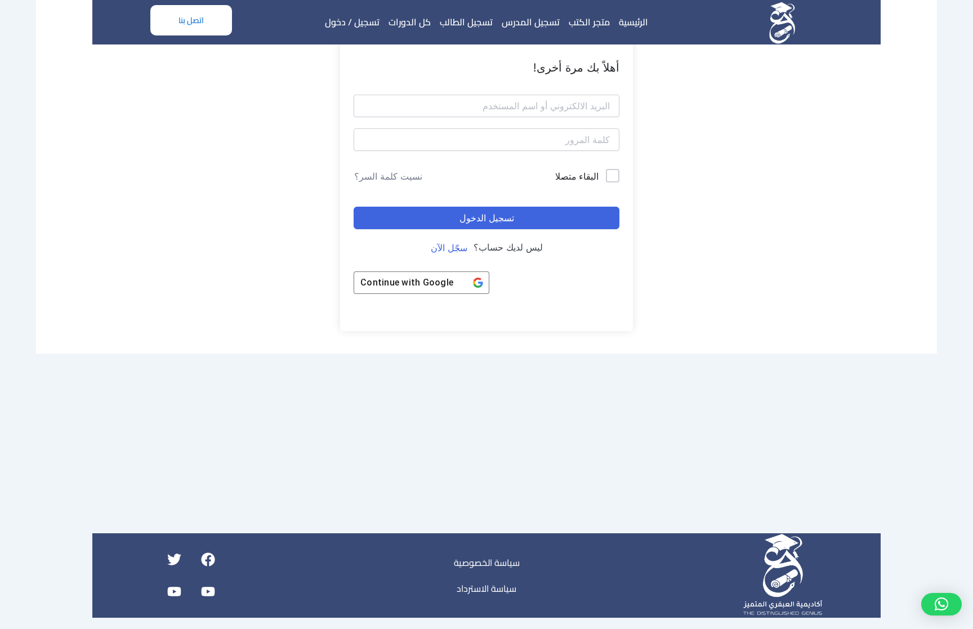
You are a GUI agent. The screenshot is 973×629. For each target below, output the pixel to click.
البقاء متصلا (577, 176)
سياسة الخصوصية (487, 562)
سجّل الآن (449, 247)
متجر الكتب (589, 22)
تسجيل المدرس (531, 22)
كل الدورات (410, 22)
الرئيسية (633, 22)
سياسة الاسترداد (486, 588)
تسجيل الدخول (486, 218)
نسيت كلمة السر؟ (388, 176)
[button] (941, 604)
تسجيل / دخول (352, 22)
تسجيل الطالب (466, 22)
